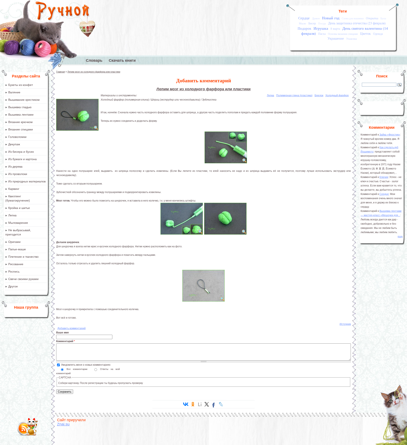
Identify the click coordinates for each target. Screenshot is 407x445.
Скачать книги (122, 60)
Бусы (383, 18)
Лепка (12, 215)
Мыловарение (18, 222)
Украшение (336, 38)
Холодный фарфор (337, 95)
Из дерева (15, 166)
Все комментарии (78, 369)
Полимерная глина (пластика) (294, 95)
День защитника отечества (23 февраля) (357, 23)
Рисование (15, 264)
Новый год (330, 17)
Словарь (94, 60)
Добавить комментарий (71, 328)
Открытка (372, 18)
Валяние (14, 92)
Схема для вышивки (353, 18)
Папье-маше (17, 249)
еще (400, 236)
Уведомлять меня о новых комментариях (85, 364)
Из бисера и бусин (21, 151)
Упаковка (351, 39)
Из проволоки (17, 174)
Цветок (365, 33)
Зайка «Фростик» (389, 134)
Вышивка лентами (20, 114)
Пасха (322, 34)
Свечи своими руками (23, 279)
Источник (345, 324)
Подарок (304, 28)
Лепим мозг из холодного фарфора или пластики (93, 71)
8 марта (335, 29)
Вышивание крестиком (24, 99)
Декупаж (14, 144)
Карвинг (13, 188)
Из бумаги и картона (22, 159)
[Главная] (63, 11)
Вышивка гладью (20, 107)
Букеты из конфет (20, 85)
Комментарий (65, 341)
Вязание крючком (20, 122)
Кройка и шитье (19, 208)
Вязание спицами (20, 129)
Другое (13, 286)
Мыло (302, 23)
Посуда (322, 23)
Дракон (316, 18)
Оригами (14, 241)
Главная (60, 71)
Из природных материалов (27, 181)
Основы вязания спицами (343, 34)
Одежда (378, 34)
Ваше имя (62, 332)
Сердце (304, 17)
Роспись (14, 271)
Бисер (312, 23)
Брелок (319, 95)
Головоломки (17, 137)
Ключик (383, 177)
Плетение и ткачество (23, 256)
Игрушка (321, 28)
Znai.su (63, 424)
